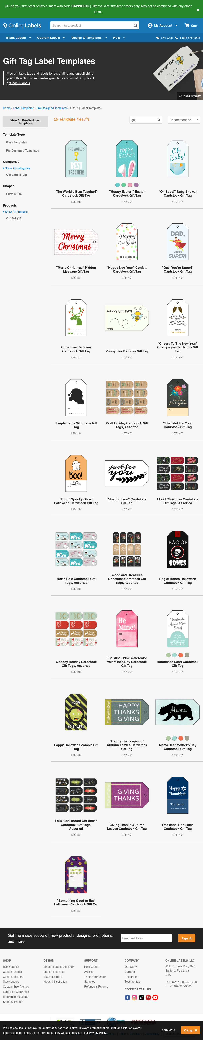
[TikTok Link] (142, 997)
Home (7, 108)
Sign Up (186, 938)
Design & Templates (87, 37)
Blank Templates (16, 142)
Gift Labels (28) (16, 175)
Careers (130, 972)
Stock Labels (11, 981)
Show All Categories (17, 168)
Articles (88, 972)
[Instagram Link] (135, 997)
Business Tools (53, 976)
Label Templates (23, 108)
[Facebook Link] (128, 997)
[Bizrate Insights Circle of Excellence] (123, 1017)
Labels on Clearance (16, 992)
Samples (89, 981)
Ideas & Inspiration (55, 981)
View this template (190, 96)
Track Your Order (95, 976)
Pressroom (131, 976)
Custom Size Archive (16, 986)
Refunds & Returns (96, 986)
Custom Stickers (13, 976)
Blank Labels (16, 37)
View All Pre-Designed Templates (25, 121)
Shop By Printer (13, 1001)
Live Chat (167, 37)
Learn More (167, 1030)
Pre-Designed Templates (52, 108)
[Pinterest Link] (149, 997)
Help (116, 37)
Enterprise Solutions (15, 997)
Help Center (91, 967)
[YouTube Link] (155, 997)
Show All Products (16, 212)
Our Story (131, 967)
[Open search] (135, 25)
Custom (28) (14, 194)
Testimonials (132, 981)
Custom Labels (48, 37)
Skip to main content (14, 9)
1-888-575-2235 (190, 38)
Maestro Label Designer (59, 967)
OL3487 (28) (14, 218)
